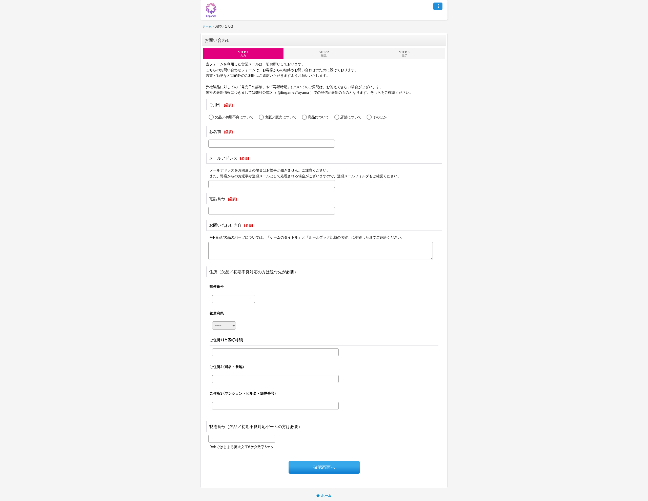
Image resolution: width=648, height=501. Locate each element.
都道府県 (217, 313)
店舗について (350, 117)
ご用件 (215, 104)
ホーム (326, 495)
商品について (318, 117)
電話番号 (217, 198)
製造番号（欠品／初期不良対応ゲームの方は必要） (255, 426)
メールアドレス (223, 158)
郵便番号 (217, 286)
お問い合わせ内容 (225, 225)
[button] (437, 6)
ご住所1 (227, 340)
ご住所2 (227, 366)
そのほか (380, 117)
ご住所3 (243, 393)
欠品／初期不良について (234, 117)
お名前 (215, 131)
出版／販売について (281, 117)
